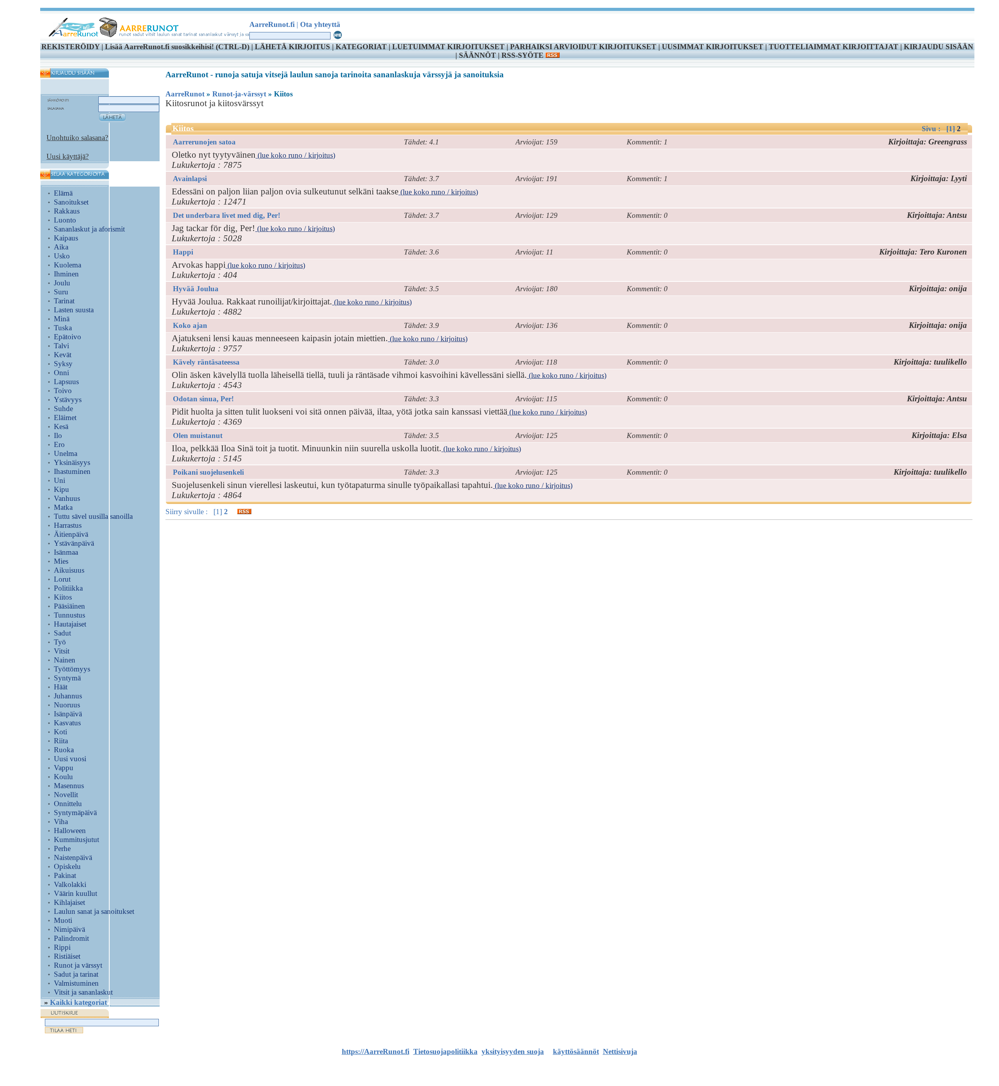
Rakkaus (67, 211)
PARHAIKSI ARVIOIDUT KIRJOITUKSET (583, 47)
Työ (60, 642)
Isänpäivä (68, 714)
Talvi (61, 346)
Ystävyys (68, 399)
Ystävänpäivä (74, 543)
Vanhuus (67, 498)
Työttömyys (72, 669)
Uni (59, 480)
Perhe (62, 848)
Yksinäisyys (72, 462)
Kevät (62, 355)
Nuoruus (67, 705)
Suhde (63, 408)
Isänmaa (66, 552)
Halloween (70, 830)
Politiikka (68, 588)
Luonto (65, 220)
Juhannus (68, 696)
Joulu (62, 283)
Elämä (63, 193)
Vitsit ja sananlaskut (83, 992)
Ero (59, 444)
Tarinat (64, 301)
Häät (61, 687)
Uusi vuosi (70, 759)
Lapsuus (66, 381)
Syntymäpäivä (75, 812)
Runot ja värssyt (78, 965)
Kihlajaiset (69, 902)
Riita (61, 741)
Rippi (62, 947)
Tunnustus (69, 615)
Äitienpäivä (71, 534)
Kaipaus (66, 238)
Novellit (66, 794)
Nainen (64, 660)
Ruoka (64, 750)
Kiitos (63, 597)
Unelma (65, 453)
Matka (63, 507)
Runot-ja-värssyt (239, 94)
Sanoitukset (71, 202)
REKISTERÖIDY (70, 47)
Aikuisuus (69, 570)
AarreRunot (184, 94)
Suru (61, 292)
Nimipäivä (69, 929)
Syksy (63, 364)
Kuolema (67, 265)
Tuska (63, 328)
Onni (61, 373)
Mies (61, 561)
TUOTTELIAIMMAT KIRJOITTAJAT (833, 47)
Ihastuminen (72, 471)
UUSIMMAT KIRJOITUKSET (712, 47)
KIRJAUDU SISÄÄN (938, 47)
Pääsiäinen (69, 606)
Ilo (58, 435)
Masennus (69, 786)
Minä (61, 319)
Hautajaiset (70, 624)
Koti (60, 732)
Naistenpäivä (73, 857)
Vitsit (61, 651)
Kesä (61, 426)
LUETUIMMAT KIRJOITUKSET (448, 47)
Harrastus (68, 525)
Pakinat (65, 875)
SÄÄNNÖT (477, 55)
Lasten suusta (74, 310)
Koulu (63, 777)
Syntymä (67, 678)
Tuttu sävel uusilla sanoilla (93, 516)
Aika (61, 247)
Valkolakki (70, 884)
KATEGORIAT (361, 47)
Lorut (62, 579)
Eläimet (65, 417)
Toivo (63, 390)
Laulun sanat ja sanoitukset (94, 911)
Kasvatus (67, 723)
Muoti (63, 920)
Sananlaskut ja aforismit (89, 229)
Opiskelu (67, 866)
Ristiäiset (67, 956)
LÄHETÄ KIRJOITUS (292, 47)
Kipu (61, 489)
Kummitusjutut (76, 839)
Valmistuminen (76, 983)
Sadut (62, 633)
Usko (62, 256)
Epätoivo (67, 337)
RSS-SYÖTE (523, 55)
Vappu (63, 768)
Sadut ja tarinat (76, 974)
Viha (61, 821)
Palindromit (71, 938)
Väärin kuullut (75, 893)
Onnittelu (68, 803)
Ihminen (66, 274)
